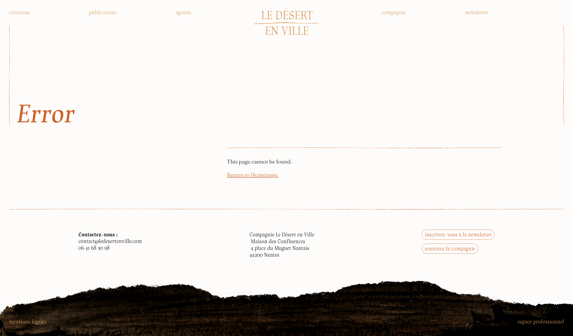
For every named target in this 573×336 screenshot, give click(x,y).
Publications (103, 12)
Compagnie (394, 12)
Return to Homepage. (252, 174)
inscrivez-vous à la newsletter (458, 234)
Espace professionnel (541, 321)
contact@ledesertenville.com (110, 241)
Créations (19, 12)
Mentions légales (28, 321)
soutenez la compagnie (450, 248)
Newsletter (477, 12)
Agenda (183, 12)
